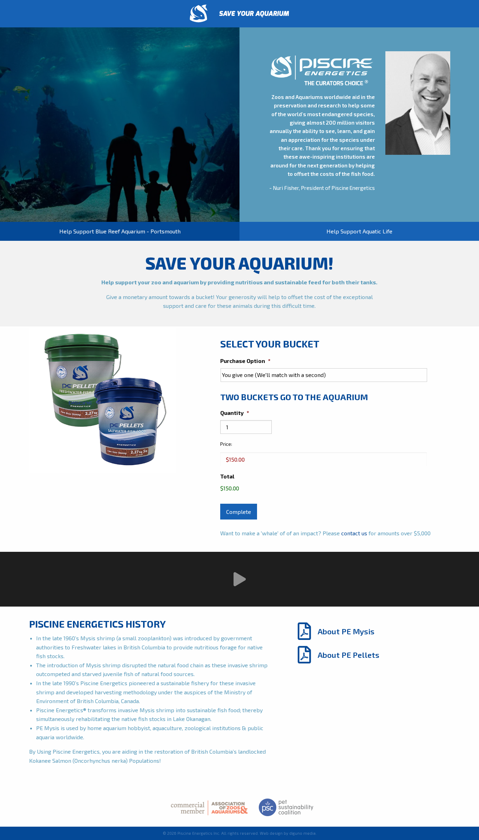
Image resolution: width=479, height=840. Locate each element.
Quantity (234, 412)
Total (227, 476)
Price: (226, 444)
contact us (354, 533)
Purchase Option (245, 360)
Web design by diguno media (288, 833)
